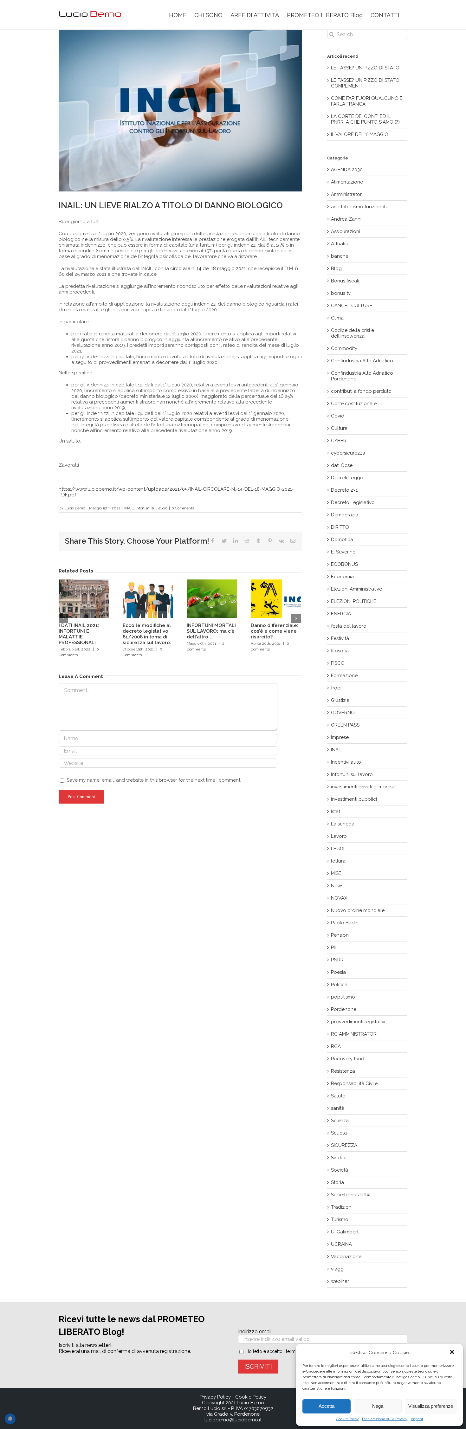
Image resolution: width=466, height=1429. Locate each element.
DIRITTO (340, 527)
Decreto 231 (344, 490)
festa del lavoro (348, 626)
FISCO (338, 663)
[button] (452, 1352)
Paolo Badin (345, 923)
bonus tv (341, 293)
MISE (336, 873)
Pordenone (343, 1009)
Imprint (417, 1419)
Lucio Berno (74, 508)
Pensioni (340, 935)
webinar (340, 1281)
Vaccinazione (346, 1256)
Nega (377, 1406)
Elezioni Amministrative (356, 589)
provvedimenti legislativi (358, 1022)
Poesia (338, 972)
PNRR (337, 960)
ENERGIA (341, 614)
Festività (340, 638)
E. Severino (343, 552)
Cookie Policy (347, 1419)
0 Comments (183, 508)
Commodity (344, 348)
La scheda (342, 824)
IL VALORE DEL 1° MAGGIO (359, 134)
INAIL (129, 508)
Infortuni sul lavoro (151, 508)
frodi (336, 688)
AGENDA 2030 (347, 169)
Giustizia (340, 700)
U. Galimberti (345, 1232)
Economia (342, 576)
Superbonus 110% (350, 1195)
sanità (337, 1108)
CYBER (338, 440)
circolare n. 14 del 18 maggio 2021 (208, 268)
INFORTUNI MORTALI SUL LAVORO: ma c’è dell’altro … (211, 631)
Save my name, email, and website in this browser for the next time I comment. (154, 780)
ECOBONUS (344, 564)
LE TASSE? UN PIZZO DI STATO (365, 68)
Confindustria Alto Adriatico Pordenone (362, 376)
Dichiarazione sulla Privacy (385, 1419)
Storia (337, 1182)
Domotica (342, 539)
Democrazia (344, 515)
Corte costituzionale (354, 403)
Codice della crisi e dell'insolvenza (352, 333)
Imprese (340, 737)
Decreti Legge (347, 478)
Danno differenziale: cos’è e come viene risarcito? (274, 631)
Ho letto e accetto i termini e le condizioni (289, 1351)
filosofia (340, 651)
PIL (334, 947)
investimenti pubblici (354, 799)
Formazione (344, 675)
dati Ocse (342, 465)
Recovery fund (347, 1059)
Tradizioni (342, 1207)
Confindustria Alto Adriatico (362, 361)
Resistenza (343, 1071)
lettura (338, 861)
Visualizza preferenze (430, 1406)
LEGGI (337, 848)
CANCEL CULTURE (351, 305)
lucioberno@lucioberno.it (233, 1420)
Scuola (339, 1133)
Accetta (326, 1406)
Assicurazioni (345, 231)
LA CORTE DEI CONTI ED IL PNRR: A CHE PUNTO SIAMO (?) (365, 119)
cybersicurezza (348, 453)
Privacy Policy (215, 1397)
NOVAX (339, 898)
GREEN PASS (345, 725)
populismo (343, 997)
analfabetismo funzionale (359, 207)
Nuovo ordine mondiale (358, 910)
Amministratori (347, 194)
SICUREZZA (344, 1145)
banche (339, 256)
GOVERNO (343, 712)
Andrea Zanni (346, 219)
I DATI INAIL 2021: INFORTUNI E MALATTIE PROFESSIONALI (79, 634)
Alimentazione (347, 182)
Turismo (339, 1219)
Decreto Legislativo (353, 502)
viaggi (338, 1269)
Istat (335, 811)
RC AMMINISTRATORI (354, 1034)
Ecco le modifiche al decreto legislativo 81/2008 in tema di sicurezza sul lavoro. (147, 634)
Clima (337, 318)
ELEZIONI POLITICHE (353, 601)
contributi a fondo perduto (361, 391)
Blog (336, 268)
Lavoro (339, 836)
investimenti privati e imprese (363, 787)
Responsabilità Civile (354, 1083)
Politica (339, 984)
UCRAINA (341, 1244)
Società (339, 1170)
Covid (337, 416)
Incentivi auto (346, 762)
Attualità (340, 244)
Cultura (339, 428)
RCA (336, 1046)
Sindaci (339, 1158)
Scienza (340, 1120)
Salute (338, 1096)
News (337, 886)
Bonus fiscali (345, 281)
